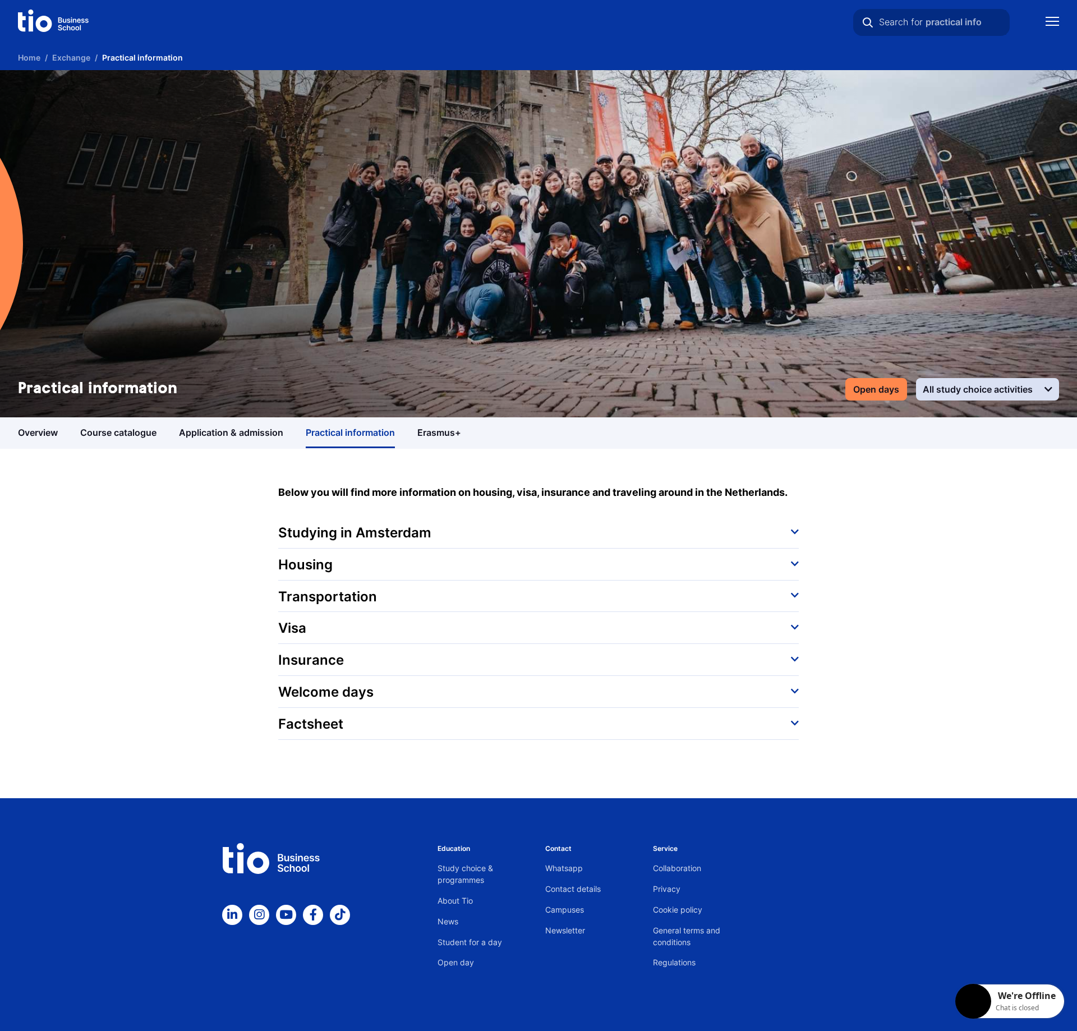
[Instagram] (259, 915)
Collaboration (677, 868)
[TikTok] (340, 915)
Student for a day (470, 942)
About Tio (455, 900)
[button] (538, 532)
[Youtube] (286, 915)
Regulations (674, 962)
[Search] (868, 22)
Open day (456, 962)
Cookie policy (677, 909)
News (448, 921)
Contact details (573, 889)
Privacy (666, 889)
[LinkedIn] (232, 915)
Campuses (564, 909)
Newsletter (565, 930)
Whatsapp (564, 868)
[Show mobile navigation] (1052, 23)
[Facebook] (313, 915)
